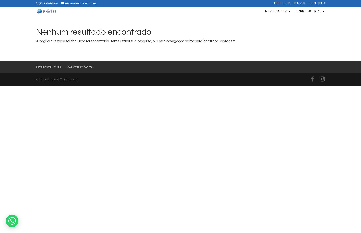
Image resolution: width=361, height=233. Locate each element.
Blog (287, 3)
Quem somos (317, 3)
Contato (299, 3)
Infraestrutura (275, 11)
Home (276, 3)
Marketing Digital (308, 11)
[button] (12, 221)
